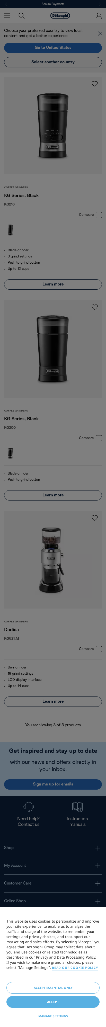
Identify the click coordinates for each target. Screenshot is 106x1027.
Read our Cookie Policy (75, 968)
